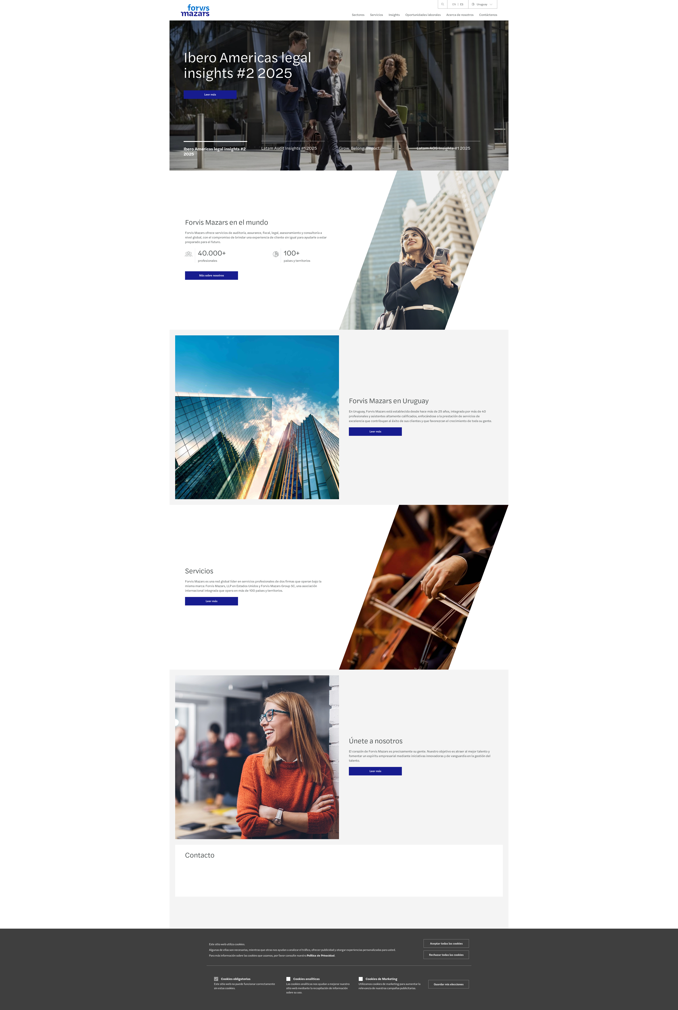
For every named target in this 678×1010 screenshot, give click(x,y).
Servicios (376, 14)
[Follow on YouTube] (364, 912)
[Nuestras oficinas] (378, 876)
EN (454, 4)
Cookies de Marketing (381, 978)
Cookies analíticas (306, 978)
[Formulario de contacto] (456, 876)
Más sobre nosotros (211, 275)
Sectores (358, 14)
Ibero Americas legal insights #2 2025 (247, 64)
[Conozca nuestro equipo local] (300, 876)
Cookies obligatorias (235, 978)
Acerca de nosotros (460, 14)
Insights (394, 14)
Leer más (210, 94)
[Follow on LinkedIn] (338, 912)
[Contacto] (221, 876)
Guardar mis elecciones (448, 984)
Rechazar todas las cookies (446, 955)
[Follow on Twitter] (347, 912)
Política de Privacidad (321, 955)
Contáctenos (488, 14)
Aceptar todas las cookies (446, 943)
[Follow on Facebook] (355, 912)
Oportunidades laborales (423, 14)
